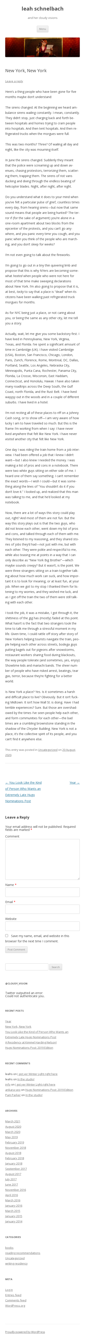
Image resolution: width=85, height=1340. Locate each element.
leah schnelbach (43, 8)
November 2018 (15, 1148)
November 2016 (15, 1190)
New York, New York (18, 1027)
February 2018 (14, 1158)
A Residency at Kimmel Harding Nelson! (31, 1042)
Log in (9, 1290)
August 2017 (13, 1174)
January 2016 (13, 1206)
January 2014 (13, 1221)
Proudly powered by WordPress (25, 1332)
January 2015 (13, 1216)
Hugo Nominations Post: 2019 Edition (29, 1048)
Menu (42, 28)
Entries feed (13, 1295)
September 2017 (16, 1169)
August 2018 (13, 1153)
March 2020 (12, 1132)
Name (11, 885)
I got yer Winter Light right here (37, 1074)
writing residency (16, 1263)
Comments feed (15, 1300)
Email (10, 902)
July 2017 (11, 1179)
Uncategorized (48, 750)
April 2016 (11, 1195)
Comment (12, 836)
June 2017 (11, 1184)
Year (75, 782)
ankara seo (12, 1090)
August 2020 (13, 1127)
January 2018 (13, 1163)
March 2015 (12, 1211)
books (9, 1248)
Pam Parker (13, 1095)
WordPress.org (15, 1306)
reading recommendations (22, 1253)
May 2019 (11, 1137)
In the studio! (25, 1079)
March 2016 (12, 1200)
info (7, 1084)
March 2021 (12, 1121)
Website (11, 919)
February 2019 (14, 1142)
